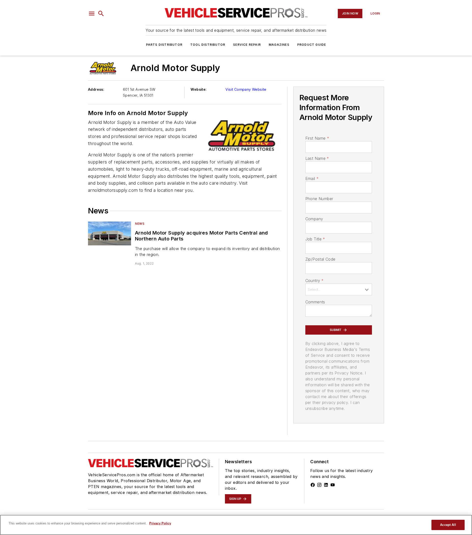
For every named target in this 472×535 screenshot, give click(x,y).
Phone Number (319, 198)
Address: (96, 89)
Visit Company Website (245, 89)
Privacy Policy (160, 523)
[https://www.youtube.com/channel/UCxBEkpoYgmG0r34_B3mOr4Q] (332, 484)
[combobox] (338, 289)
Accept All (448, 525)
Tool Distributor (207, 44)
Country (314, 280)
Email (312, 178)
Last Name (317, 158)
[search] (101, 13)
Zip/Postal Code (320, 259)
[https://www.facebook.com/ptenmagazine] (312, 484)
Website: (198, 89)
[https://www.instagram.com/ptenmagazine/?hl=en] (319, 484)
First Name (317, 138)
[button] (91, 13)
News (139, 223)
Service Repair (247, 44)
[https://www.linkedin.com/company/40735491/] (326, 484)
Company (314, 218)
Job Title (315, 239)
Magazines (279, 44)
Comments (315, 301)
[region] (236, 525)
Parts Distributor (164, 44)
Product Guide (311, 44)
